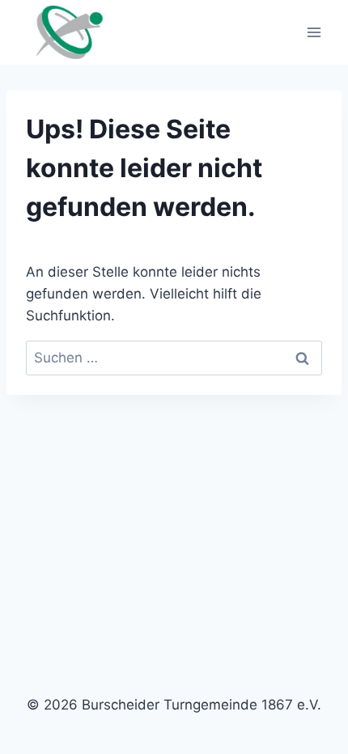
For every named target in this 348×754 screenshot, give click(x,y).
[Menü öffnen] (314, 31)
